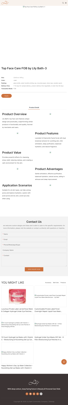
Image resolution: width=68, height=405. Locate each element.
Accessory (48, 282)
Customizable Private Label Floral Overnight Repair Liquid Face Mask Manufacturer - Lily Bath (48, 310)
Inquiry (6, 96)
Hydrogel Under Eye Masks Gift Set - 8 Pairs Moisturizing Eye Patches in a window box (49, 338)
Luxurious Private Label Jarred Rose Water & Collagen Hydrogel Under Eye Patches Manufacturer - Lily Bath (17, 310)
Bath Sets (56, 282)
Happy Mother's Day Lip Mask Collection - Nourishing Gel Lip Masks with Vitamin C (17, 367)
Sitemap (51, 401)
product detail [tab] (34, 107)
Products (63, 282)
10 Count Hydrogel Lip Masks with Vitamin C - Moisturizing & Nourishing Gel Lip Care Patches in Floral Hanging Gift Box (17, 338)
